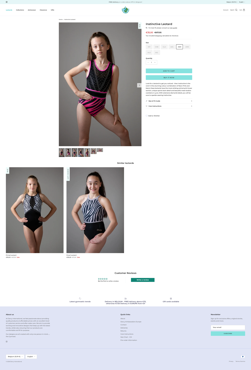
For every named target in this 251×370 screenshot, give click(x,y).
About (122, 318)
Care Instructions (126, 334)
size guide (173, 28)
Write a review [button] (143, 280)
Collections (20, 10)
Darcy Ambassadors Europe (130, 322)
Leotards (9, 10)
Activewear (32, 10)
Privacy (231, 361)
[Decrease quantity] (147, 62)
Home (61, 19)
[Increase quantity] (155, 62)
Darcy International (16, 361)
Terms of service (240, 361)
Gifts (52, 10)
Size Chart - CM (126, 337)
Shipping (158, 36)
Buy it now (169, 78)
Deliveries (124, 328)
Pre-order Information (128, 340)
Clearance (43, 10)
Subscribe (228, 333)
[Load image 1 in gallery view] (100, 84)
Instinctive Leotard (69, 19)
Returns (123, 331)
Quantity (149, 58)
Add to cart (169, 71)
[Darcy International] (125, 10)
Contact (123, 325)
